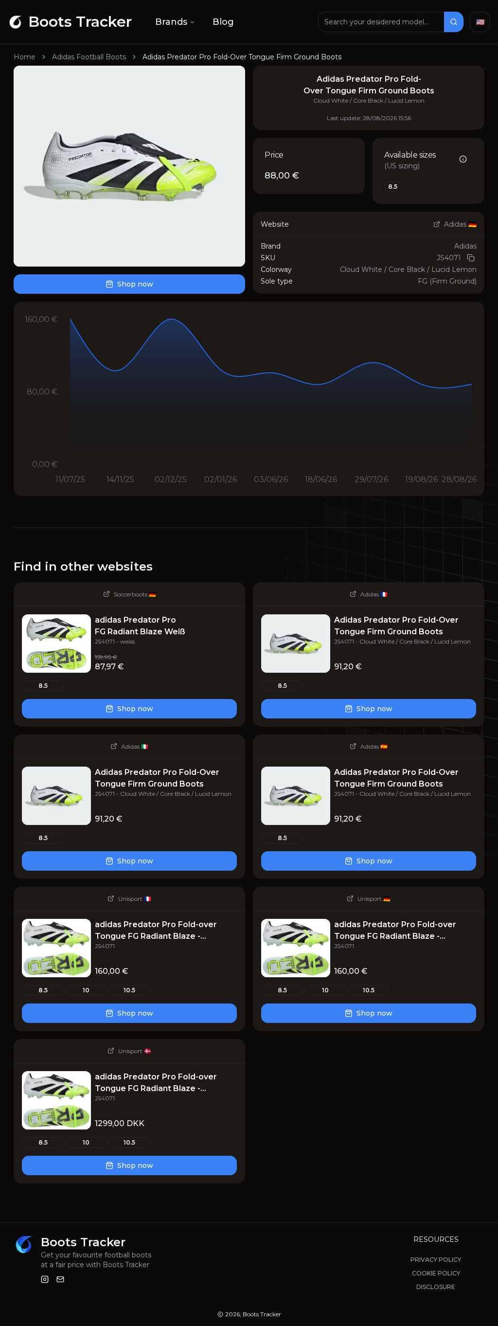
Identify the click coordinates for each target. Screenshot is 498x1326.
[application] (249, 398)
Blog (223, 22)
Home (25, 57)
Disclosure (435, 1286)
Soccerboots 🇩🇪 (135, 594)
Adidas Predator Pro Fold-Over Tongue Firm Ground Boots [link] (241, 57)
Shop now (135, 284)
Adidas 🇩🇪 (460, 224)
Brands (171, 22)
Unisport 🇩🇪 (374, 898)
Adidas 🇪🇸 (374, 746)
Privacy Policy (435, 1259)
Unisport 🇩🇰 (134, 1051)
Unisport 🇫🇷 (134, 898)
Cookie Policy (436, 1273)
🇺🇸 (480, 22)
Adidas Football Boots (89, 57)
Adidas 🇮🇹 (134, 746)
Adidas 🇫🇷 (374, 594)
